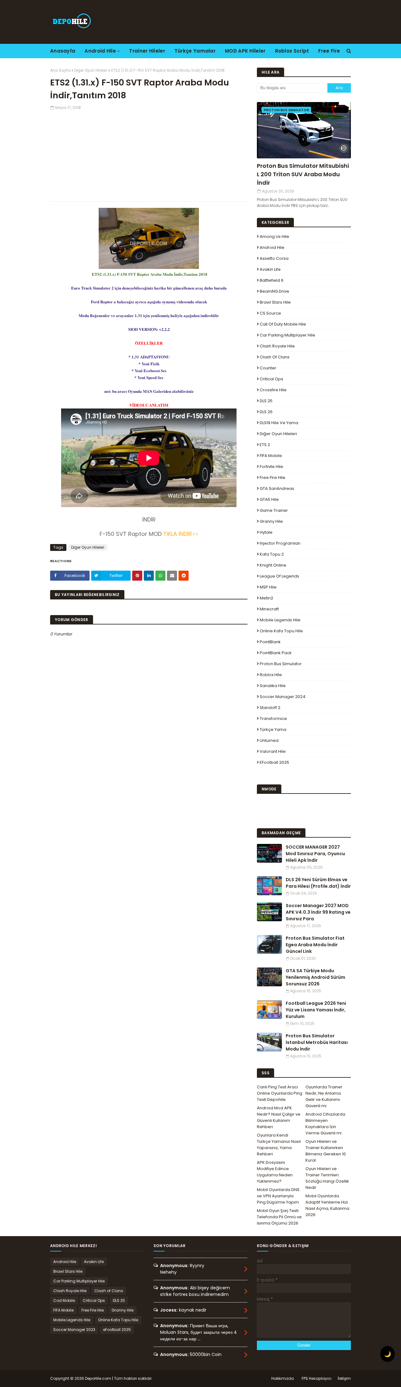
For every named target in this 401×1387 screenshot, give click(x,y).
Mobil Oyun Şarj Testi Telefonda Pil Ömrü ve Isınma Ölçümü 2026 (279, 1217)
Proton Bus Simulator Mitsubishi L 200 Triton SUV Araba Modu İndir (303, 174)
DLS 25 (266, 401)
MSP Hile (268, 587)
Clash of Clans (274, 357)
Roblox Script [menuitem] (292, 51)
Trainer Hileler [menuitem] (147, 51)
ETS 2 (265, 445)
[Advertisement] (148, 154)
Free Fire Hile (272, 477)
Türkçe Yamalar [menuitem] (195, 51)
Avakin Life (270, 269)
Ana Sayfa (60, 70)
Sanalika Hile (273, 686)
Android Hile (272, 247)
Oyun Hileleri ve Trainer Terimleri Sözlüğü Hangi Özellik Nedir (327, 1178)
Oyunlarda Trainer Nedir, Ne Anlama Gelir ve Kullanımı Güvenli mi (323, 1096)
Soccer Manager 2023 (74, 1329)
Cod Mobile (64, 1300)
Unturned (269, 740)
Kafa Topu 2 (272, 554)
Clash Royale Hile (277, 346)
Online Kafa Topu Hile (281, 631)
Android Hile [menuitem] (100, 51)
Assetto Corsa (274, 258)
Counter (268, 368)
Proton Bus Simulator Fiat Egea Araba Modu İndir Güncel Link (315, 944)
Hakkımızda (282, 1378)
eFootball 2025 (274, 762)
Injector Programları (280, 543)
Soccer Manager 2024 (282, 697)
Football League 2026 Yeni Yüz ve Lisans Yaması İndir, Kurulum (316, 1010)
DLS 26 (266, 412)
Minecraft (269, 609)
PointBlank (270, 642)
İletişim (344, 1378)
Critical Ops (271, 379)
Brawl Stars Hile (275, 302)
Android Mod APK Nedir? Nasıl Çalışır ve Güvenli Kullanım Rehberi (278, 1117)
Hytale (266, 532)
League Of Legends (279, 576)
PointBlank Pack (276, 653)
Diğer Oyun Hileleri (90, 70)
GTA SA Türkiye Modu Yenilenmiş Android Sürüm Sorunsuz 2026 (315, 977)
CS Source (270, 313)
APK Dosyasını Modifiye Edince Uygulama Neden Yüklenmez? (275, 1171)
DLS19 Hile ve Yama (279, 423)
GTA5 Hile (269, 499)
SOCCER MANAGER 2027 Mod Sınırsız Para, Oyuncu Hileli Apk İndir (315, 853)
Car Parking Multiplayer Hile (287, 335)
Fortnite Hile (271, 467)
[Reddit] (184, 576)
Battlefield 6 (272, 280)
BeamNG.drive (274, 291)
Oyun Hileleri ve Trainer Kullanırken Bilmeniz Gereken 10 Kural (325, 1150)
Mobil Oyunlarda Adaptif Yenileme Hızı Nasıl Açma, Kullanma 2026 (327, 1205)
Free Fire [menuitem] (329, 51)
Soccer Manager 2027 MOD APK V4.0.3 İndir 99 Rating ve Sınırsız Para (318, 912)
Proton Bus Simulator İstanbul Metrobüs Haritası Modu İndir (317, 1042)
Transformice (273, 719)
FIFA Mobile (271, 456)
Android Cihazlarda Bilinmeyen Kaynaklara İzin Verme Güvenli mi (325, 1123)
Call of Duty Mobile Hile (283, 324)
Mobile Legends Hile (280, 620)
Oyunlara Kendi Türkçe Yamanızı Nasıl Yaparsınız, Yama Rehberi (279, 1144)
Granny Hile (271, 521)
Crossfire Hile (273, 390)
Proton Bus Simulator (281, 664)
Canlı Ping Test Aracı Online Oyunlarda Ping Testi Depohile (279, 1093)
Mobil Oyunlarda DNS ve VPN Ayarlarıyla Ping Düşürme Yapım (278, 1196)
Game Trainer (274, 510)
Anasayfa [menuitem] (62, 51)
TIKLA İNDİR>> (180, 534)
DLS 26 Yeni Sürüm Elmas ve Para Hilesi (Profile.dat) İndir (318, 882)
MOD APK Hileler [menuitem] (245, 51)
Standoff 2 (270, 708)
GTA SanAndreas (277, 488)
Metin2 (266, 598)
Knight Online (273, 565)
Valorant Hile (273, 751)
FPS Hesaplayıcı (316, 1378)
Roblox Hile (271, 675)
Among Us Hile (274, 236)
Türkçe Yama (273, 729)
